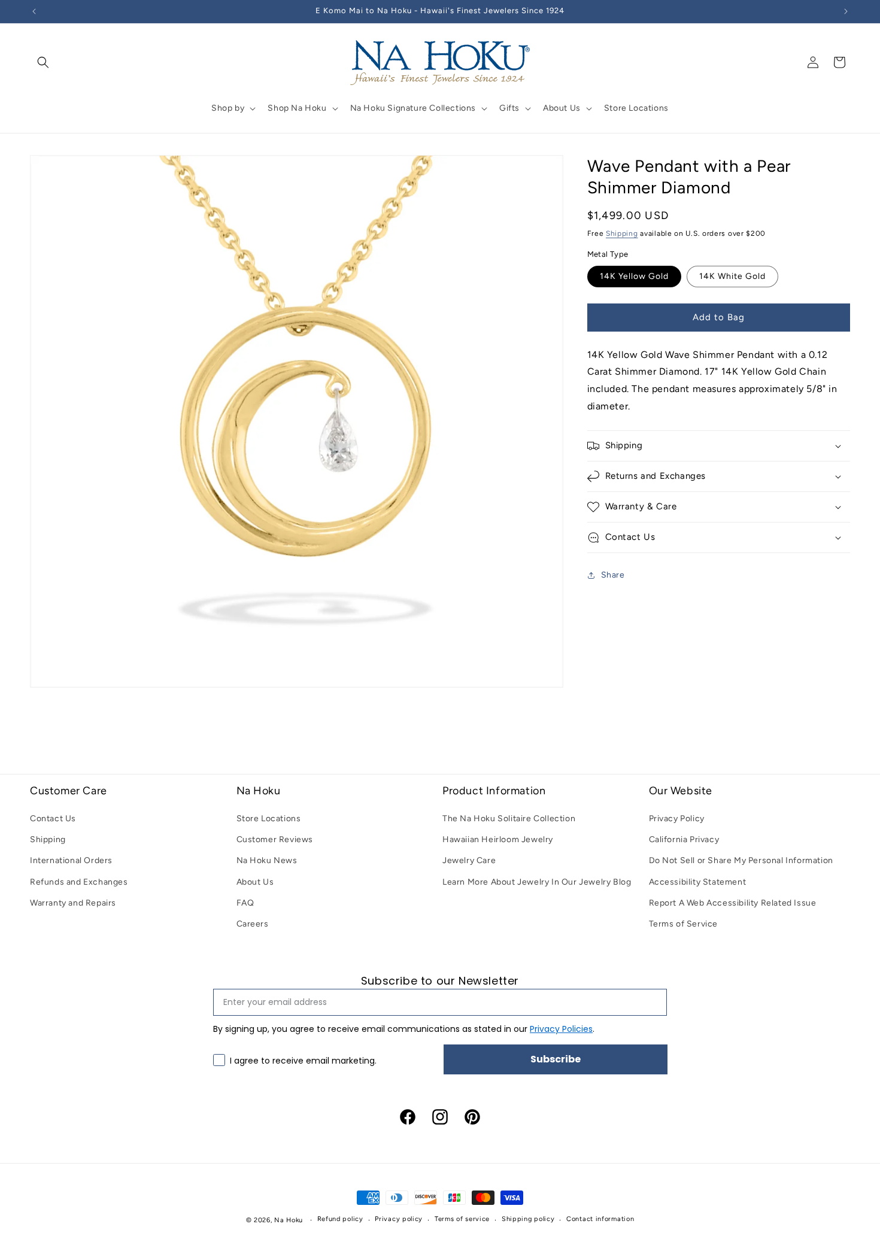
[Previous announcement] (34, 11)
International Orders (71, 861)
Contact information (600, 1219)
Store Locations (268, 819)
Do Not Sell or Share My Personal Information (741, 861)
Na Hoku (288, 1220)
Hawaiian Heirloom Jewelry (497, 840)
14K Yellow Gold (634, 276)
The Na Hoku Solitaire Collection (508, 819)
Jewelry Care (469, 861)
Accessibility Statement (698, 882)
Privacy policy (399, 1219)
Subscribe (555, 1058)
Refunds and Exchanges (79, 882)
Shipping (622, 233)
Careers (252, 924)
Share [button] (613, 575)
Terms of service (462, 1219)
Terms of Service (683, 924)
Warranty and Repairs (73, 903)
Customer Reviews (275, 840)
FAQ (245, 903)
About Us (255, 882)
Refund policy (340, 1219)
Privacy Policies (561, 1028)
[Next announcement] (846, 11)
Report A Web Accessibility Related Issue (733, 903)
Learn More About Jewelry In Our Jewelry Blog (536, 882)
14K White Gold (732, 276)
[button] (43, 62)
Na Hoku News (267, 861)
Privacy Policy (677, 819)
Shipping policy (528, 1219)
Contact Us (53, 819)
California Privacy (684, 840)
